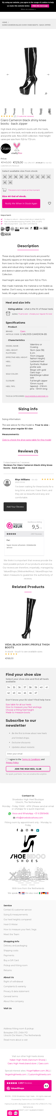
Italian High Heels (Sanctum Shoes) (27, 1060)
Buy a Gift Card (11, 960)
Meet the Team (11, 934)
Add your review (15, 506)
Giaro (22, 331)
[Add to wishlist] (49, 204)
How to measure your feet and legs (23, 707)
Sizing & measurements (16, 914)
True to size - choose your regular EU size (35, 314)
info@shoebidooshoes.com (29, 817)
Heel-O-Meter (11, 924)
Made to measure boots (18, 712)
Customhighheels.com (39, 1074)
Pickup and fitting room (16, 965)
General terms (11, 996)
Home (4, 22)
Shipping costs (11, 950)
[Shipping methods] (10, 229)
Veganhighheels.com (15, 1074)
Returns (8, 970)
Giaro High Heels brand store (22, 1063)
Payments (9, 955)
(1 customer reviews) (25, 116)
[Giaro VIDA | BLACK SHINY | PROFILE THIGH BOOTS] (28, 618)
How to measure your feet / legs (20, 929)
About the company (14, 1001)
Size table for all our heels (18, 704)
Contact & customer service (18, 909)
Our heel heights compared (17, 919)
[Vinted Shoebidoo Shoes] (37, 830)
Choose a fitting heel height (20, 710)
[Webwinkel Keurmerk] (6, 234)
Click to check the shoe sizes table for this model (26, 440)
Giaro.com (43, 1063)
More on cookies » (28, 9)
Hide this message (40, 6)
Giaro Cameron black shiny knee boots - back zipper (26, 25)
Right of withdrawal (13, 981)
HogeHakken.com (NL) (38, 1070)
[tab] (28, 247)
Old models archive (36, 396)
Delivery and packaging (15, 945)
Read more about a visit (16, 1040)
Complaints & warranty (15, 986)
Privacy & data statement (16, 991)
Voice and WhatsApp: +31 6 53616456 (30, 813)
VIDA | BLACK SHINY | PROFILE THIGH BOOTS (27, 646)
